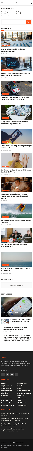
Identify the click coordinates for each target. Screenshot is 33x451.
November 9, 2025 (8, 315)
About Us (3, 442)
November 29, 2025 (6, 126)
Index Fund (4, 395)
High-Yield (5, 94)
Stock (19, 400)
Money (19, 388)
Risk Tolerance (21, 398)
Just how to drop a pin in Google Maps (15, 313)
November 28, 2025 (6, 200)
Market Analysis (22, 383)
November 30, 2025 (6, 102)
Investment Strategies (8, 405)
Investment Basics (8, 69)
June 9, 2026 (5, 53)
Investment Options (7, 400)
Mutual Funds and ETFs (24, 393)
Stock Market (21, 403)
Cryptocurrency (6, 388)
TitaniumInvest (21, 405)
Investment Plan (6, 403)
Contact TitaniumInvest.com (17, 442)
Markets (19, 386)
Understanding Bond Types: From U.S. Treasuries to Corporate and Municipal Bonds (14, 196)
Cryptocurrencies (6, 386)
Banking (3, 383)
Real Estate (6, 45)
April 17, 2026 (5, 77)
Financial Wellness (6, 390)
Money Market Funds (23, 390)
